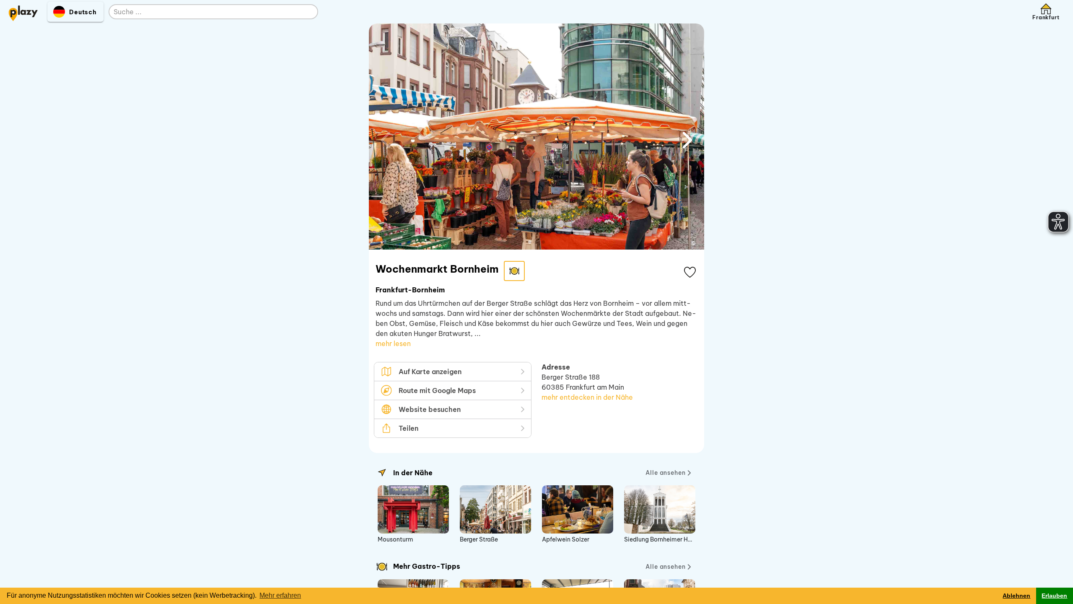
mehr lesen (393, 343)
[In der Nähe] (382, 472)
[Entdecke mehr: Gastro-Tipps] (514, 271)
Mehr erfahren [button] (280, 595)
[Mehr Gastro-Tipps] (382, 566)
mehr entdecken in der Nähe (587, 397)
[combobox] (205, 12)
